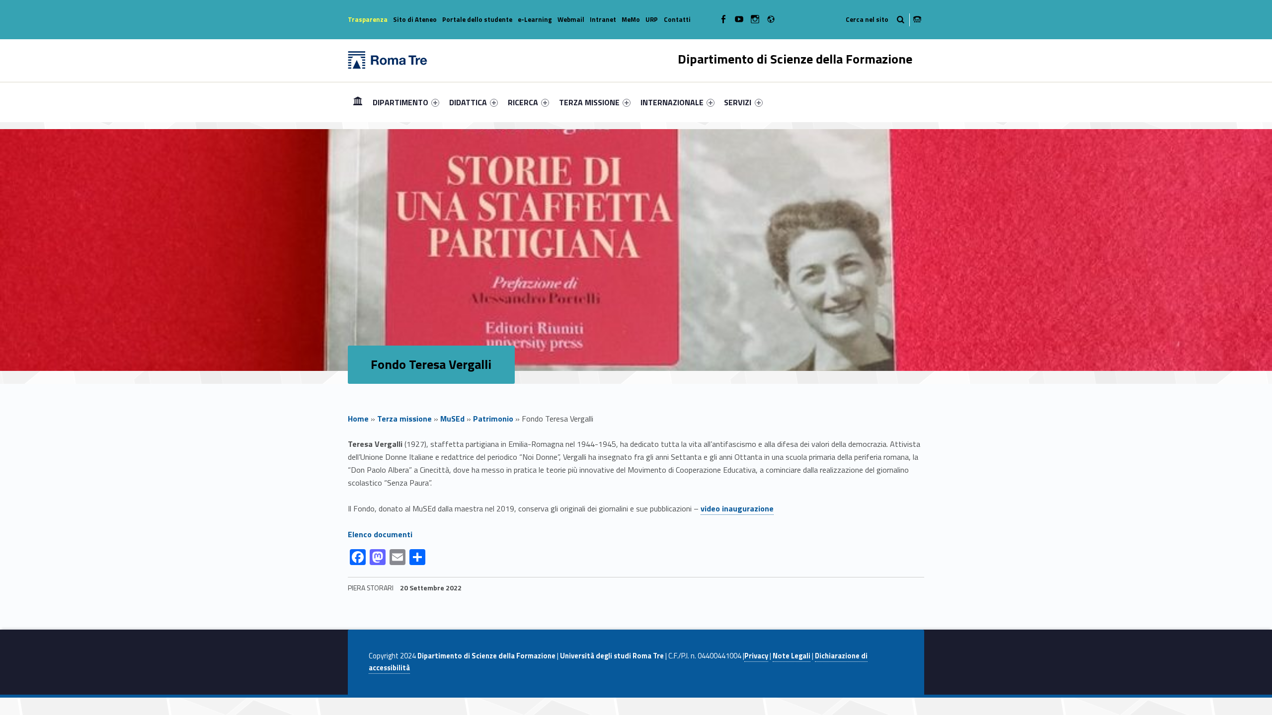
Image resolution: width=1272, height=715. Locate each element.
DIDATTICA (468, 102)
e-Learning (535, 19)
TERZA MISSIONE (589, 102)
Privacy (756, 655)
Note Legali (791, 655)
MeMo (631, 19)
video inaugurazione (737, 508)
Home (358, 102)
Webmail (570, 19)
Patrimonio (493, 419)
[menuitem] (358, 102)
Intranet (603, 19)
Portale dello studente (477, 19)
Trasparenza (368, 19)
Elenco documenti (380, 534)
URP (651, 19)
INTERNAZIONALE (672, 102)
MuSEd (452, 419)
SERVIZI (737, 102)
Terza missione (404, 419)
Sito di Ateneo (415, 19)
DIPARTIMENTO (400, 102)
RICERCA (523, 102)
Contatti (677, 19)
